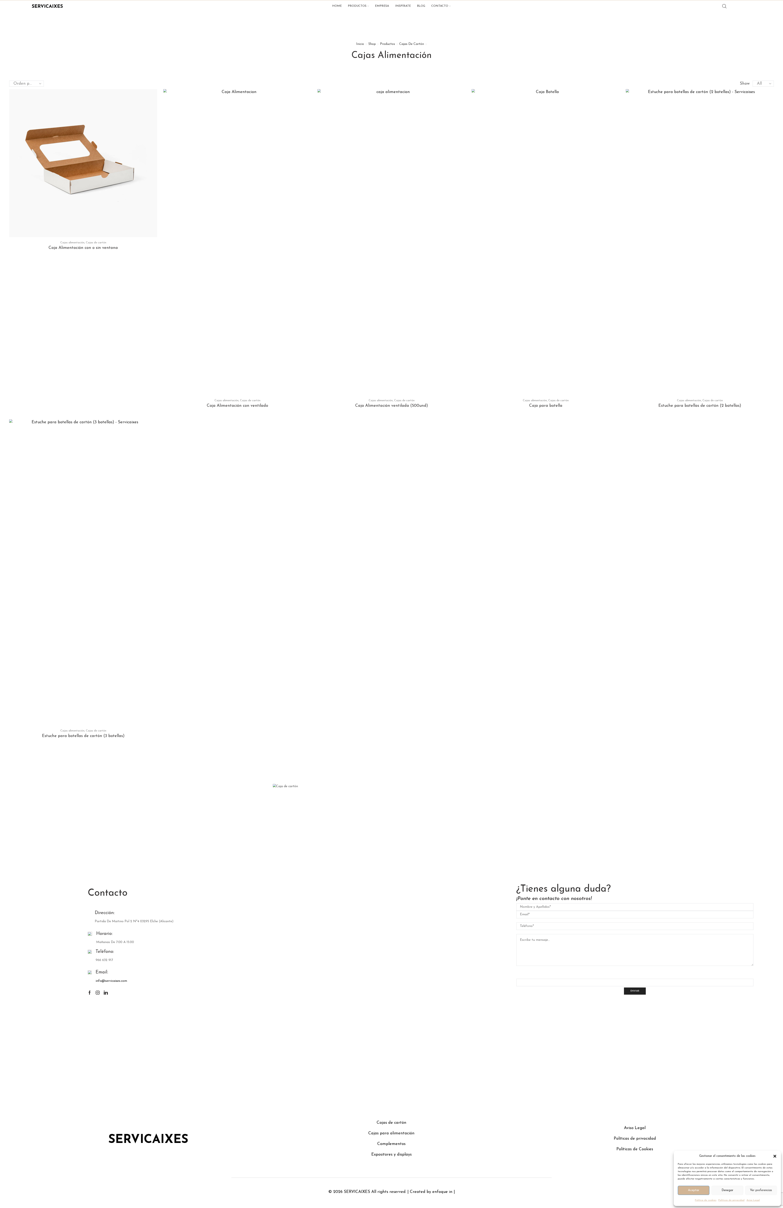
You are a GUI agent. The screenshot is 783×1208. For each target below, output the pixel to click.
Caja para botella (545, 406)
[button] (775, 1156)
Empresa (382, 6)
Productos (357, 6)
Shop (372, 44)
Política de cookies (705, 1200)
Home (337, 6)
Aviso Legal (753, 1200)
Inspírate (403, 6)
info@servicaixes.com (111, 981)
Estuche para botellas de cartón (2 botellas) (699, 406)
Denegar (727, 1190)
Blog (421, 6)
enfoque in (442, 1192)
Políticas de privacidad (731, 1200)
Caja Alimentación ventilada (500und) (391, 406)
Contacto (439, 6)
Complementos (391, 1144)
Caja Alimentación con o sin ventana (83, 248)
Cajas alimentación (72, 242)
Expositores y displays (391, 1155)
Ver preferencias (761, 1190)
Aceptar (693, 1190)
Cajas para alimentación (391, 1133)
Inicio (360, 44)
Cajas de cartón (411, 44)
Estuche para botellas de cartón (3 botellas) (83, 736)
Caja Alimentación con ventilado (237, 406)
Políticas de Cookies (634, 1149)
